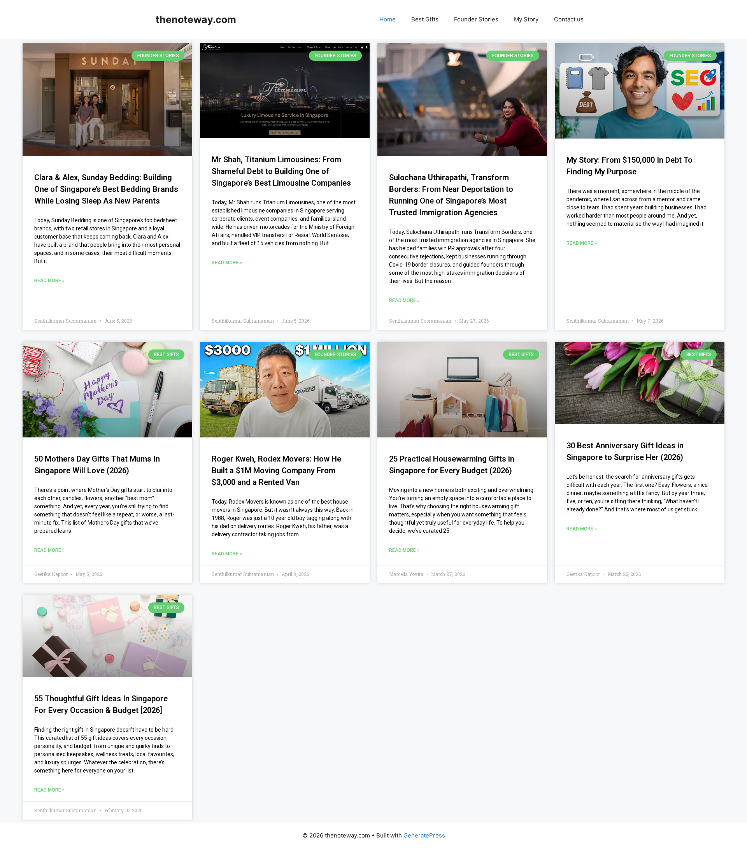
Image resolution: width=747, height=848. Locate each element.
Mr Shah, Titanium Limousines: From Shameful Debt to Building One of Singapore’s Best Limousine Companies (281, 171)
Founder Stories (476, 19)
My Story (526, 19)
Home (387, 19)
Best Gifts (424, 19)
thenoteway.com (196, 19)
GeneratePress (424, 835)
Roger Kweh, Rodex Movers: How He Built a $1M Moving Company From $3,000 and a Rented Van (276, 470)
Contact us (569, 19)
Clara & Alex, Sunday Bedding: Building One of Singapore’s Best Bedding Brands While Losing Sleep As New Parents (106, 189)
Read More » (49, 280)
